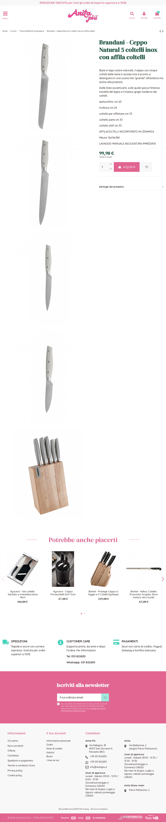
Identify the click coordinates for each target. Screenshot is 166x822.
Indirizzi (50, 752)
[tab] (131, 186)
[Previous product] (161, 31)
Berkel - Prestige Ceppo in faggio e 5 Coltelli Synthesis (103, 593)
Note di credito (54, 748)
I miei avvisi (53, 760)
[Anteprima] (37, 562)
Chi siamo (13, 740)
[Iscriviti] (105, 697)
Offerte (11, 750)
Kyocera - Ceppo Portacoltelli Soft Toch (63, 593)
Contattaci (13, 755)
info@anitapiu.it (98, 767)
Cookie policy (15, 775)
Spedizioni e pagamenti (20, 760)
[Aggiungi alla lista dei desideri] (146, 167)
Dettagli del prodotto (111, 186)
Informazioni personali (58, 740)
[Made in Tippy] (151, 817)
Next (163, 579)
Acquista (129, 167)
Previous (3, 579)
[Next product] (163, 31)
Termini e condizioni (99, 809)
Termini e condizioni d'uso (21, 765)
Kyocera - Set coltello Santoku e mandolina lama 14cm (23, 594)
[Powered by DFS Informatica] (130, 818)
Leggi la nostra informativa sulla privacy (83, 709)
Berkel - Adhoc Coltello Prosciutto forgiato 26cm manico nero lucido (144, 594)
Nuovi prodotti (15, 745)
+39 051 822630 (98, 756)
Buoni (50, 756)
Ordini (50, 744)
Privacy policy (15, 770)
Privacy (86, 809)
